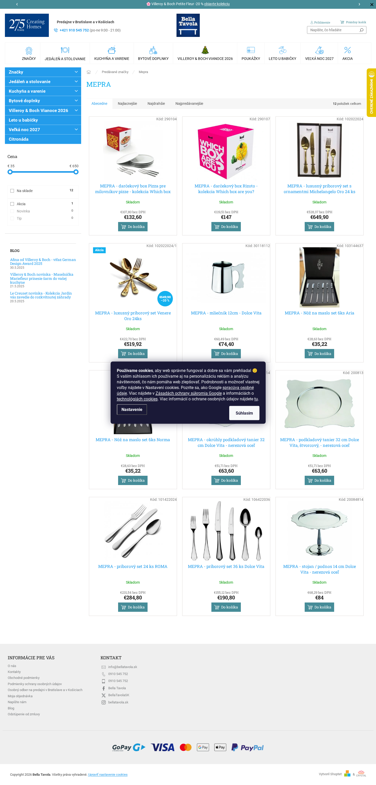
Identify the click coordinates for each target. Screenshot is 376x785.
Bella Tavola (117, 688)
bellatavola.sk (118, 702)
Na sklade (45, 190)
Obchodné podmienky (24, 678)
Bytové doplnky (24, 100)
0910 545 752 (118, 674)
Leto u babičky (23, 120)
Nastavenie (131, 409)
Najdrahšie (156, 103)
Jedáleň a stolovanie (29, 81)
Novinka (45, 211)
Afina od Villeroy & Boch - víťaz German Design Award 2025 (43, 262)
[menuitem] (29, 53)
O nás (12, 666)
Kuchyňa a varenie (27, 91)
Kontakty (14, 672)
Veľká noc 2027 (24, 129)
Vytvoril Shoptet (330, 774)
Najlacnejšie (127, 103)
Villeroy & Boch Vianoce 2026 (38, 110)
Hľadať (361, 30)
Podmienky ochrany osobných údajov (35, 684)
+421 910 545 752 (90, 30)
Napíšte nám (17, 702)
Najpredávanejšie (189, 103)
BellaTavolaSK (118, 695)
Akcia (45, 203)
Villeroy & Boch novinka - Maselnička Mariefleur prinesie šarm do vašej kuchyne (41, 278)
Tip (45, 218)
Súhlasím (244, 412)
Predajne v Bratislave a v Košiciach (85, 22)
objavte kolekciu (217, 4)
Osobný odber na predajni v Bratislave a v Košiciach (45, 690)
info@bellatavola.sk (122, 667)
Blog (11, 708)
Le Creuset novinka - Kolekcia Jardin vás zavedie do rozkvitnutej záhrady (41, 295)
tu (256, 398)
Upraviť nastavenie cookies (108, 774)
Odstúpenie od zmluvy (24, 714)
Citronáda (18, 139)
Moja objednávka (20, 696)
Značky (16, 72)
